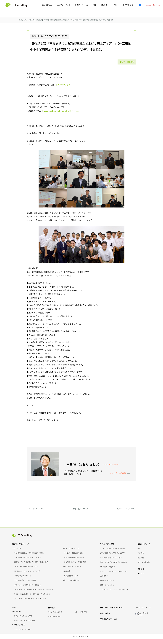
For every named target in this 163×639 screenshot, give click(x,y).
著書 (139, 548)
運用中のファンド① (107, 580)
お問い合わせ (128, 5)
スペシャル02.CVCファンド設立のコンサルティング (32, 594)
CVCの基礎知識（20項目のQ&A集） (113, 553)
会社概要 (103, 5)
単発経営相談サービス (70, 576)
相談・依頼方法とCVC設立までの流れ (113, 562)
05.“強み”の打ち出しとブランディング (27, 571)
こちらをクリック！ (64, 85)
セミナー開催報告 (127, 62)
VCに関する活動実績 (107, 567)
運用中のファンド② (107, 585)
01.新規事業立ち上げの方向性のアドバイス (29, 553)
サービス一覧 (17, 548)
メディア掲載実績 (143, 562)
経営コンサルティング (20, 544)
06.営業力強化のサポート (23, 576)
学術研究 (140, 553)
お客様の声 (66, 571)
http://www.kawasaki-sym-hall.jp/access (60, 111)
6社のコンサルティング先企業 (24, 621)
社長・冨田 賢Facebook (143, 614)
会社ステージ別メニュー (71, 548)
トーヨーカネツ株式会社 (22, 629)
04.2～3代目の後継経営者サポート (26, 567)
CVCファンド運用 (63, 5)
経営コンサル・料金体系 (71, 580)
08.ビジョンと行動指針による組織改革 (27, 585)
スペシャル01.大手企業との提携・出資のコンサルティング (34, 589)
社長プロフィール (81, 5)
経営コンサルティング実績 (72, 567)
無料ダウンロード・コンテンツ (112, 608)
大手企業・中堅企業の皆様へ (74, 553)
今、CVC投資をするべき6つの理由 (112, 548)
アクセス (115, 5)
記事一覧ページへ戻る (81, 509)
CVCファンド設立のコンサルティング (113, 571)
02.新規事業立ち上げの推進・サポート (27, 557)
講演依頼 (140, 558)
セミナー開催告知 (80, 612)
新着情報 (51, 608)
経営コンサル (47, 5)
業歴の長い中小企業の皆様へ (74, 557)
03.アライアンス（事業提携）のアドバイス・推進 (31, 562)
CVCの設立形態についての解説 (111, 558)
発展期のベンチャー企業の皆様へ (75, 562)
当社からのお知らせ (55, 612)
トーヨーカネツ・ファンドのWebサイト (114, 590)
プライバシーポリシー (143, 608)
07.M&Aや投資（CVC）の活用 (25, 580)
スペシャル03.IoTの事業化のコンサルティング (30, 599)
